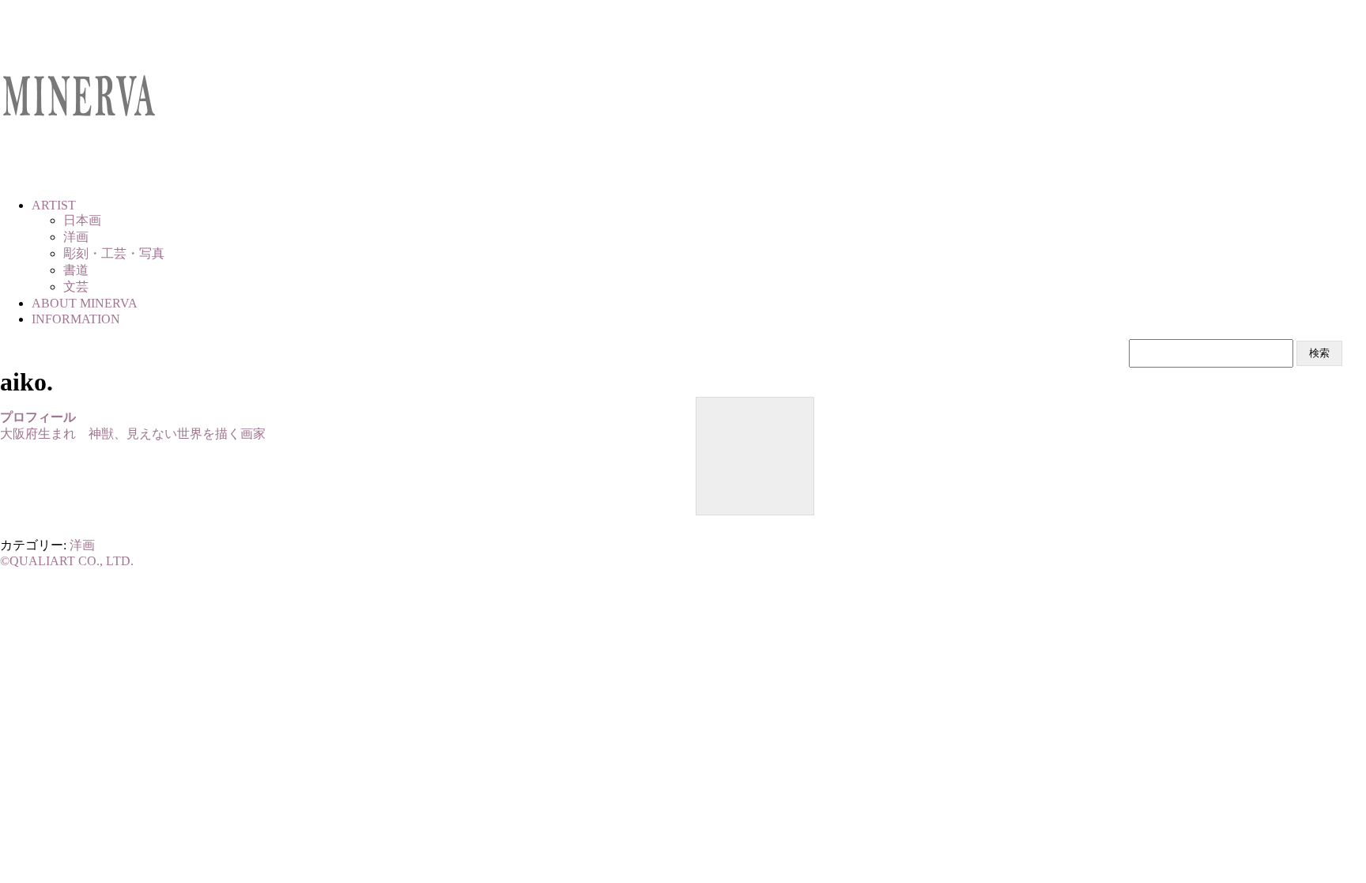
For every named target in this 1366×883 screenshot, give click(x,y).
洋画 (82, 545)
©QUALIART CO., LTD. (67, 561)
